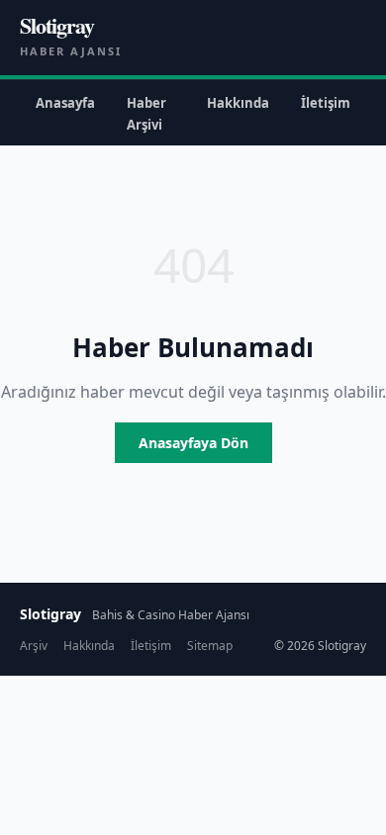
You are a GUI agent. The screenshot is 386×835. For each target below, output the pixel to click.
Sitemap (210, 645)
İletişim (325, 103)
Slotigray (57, 25)
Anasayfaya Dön (193, 442)
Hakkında (238, 103)
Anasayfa (65, 103)
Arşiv (34, 645)
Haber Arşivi (146, 114)
